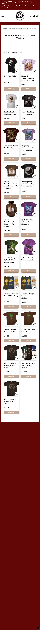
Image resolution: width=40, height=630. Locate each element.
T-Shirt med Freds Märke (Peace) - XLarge (10, 365)
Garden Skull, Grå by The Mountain (10, 113)
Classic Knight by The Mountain (27, 113)
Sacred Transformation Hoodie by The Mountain (10, 223)
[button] (31, 16)
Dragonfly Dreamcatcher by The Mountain (27, 148)
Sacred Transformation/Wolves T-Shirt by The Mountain (11, 185)
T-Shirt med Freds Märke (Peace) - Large (10, 401)
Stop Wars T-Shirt (10, 76)
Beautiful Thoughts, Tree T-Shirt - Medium (28, 296)
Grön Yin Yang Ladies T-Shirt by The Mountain (10, 260)
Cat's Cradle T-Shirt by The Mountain (28, 259)
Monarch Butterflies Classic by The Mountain (27, 78)
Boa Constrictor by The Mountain (11, 147)
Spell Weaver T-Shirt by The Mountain (27, 222)
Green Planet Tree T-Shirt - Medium (10, 331)
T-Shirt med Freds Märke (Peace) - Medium (28, 365)
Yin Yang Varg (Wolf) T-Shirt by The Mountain (27, 184)
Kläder (7, 29)
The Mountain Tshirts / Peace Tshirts (23, 29)
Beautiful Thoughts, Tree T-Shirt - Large (11, 295)
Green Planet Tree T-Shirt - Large (28, 331)
